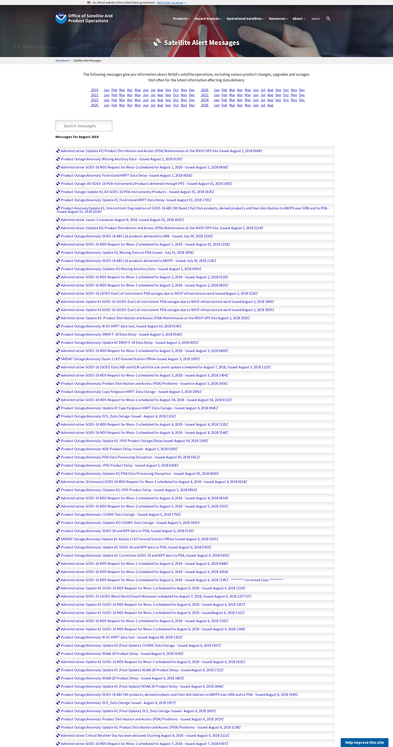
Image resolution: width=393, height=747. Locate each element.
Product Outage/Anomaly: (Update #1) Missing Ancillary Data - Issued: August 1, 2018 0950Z (131, 269)
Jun (146, 90)
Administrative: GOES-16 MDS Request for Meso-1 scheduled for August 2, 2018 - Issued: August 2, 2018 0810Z (144, 285)
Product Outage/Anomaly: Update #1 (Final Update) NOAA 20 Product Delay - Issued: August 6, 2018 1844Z (142, 686)
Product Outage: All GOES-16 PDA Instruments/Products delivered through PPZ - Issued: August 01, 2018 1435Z (146, 183)
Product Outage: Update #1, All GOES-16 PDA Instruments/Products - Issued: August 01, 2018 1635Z (137, 191)
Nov (184, 90)
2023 (94, 100)
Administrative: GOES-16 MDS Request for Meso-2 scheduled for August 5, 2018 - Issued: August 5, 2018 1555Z (144, 506)
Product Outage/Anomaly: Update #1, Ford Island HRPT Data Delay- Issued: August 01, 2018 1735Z (136, 200)
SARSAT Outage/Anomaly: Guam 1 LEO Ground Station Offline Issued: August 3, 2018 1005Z (130, 359)
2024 (204, 100)
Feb (114, 90)
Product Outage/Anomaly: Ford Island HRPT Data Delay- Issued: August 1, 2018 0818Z (126, 175)
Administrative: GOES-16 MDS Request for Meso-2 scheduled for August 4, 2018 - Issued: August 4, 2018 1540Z (144, 432)
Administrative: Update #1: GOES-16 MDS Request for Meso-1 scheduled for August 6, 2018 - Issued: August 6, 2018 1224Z (153, 588)
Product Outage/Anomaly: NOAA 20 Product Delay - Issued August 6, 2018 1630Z (122, 653)
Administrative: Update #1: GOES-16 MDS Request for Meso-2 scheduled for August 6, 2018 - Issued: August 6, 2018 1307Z (153, 604)
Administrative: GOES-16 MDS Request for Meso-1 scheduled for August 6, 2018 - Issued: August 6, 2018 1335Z (144, 621)
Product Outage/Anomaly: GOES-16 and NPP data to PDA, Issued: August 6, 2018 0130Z (127, 530)
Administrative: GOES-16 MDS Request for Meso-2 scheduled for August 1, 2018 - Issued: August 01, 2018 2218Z (145, 244)
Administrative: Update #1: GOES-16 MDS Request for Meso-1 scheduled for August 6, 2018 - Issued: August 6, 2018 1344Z (153, 629)
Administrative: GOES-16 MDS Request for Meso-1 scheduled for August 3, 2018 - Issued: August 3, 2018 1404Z (144, 375)
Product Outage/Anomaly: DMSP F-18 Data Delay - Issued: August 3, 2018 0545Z (121, 334)
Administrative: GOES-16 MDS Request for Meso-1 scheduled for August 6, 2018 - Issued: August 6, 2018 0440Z (144, 563)
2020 (204, 90)
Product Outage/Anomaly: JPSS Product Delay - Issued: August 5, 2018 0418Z (120, 465)
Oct (176, 90)
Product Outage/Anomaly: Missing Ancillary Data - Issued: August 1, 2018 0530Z (122, 159)
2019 (94, 90)
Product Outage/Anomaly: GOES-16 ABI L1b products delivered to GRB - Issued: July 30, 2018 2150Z (137, 236)
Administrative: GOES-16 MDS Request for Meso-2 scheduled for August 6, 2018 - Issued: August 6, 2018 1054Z (144, 571)
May (138, 90)
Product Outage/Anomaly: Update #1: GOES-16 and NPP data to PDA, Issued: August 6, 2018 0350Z (136, 547)
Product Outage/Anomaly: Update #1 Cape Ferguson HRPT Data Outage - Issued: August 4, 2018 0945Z (139, 408)
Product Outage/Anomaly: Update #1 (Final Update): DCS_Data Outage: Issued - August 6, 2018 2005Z (138, 711)
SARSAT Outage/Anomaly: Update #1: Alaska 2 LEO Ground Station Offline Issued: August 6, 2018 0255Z (139, 539)
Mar (122, 90)
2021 (94, 95)
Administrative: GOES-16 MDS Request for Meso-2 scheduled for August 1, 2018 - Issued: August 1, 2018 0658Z (144, 167)
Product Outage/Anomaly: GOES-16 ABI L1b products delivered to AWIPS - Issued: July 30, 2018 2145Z (138, 260)
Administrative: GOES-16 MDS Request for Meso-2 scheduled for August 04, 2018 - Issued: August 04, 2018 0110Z (146, 399)
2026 (204, 105)
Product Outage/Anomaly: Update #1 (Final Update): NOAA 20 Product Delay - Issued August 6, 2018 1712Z (142, 670)
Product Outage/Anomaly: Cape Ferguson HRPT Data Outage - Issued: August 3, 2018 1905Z (131, 391)
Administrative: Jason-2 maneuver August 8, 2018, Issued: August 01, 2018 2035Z (122, 219)
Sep (168, 90)
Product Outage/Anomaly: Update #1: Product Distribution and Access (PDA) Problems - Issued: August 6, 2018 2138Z (151, 727)
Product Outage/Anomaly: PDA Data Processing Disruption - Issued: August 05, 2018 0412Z (130, 457)
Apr (130, 90)
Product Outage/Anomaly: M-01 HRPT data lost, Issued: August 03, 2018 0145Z (121, 326)
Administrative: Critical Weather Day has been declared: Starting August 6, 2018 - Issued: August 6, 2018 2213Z (145, 735)
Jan (106, 90)
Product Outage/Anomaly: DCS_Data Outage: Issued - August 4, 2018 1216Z (118, 416)
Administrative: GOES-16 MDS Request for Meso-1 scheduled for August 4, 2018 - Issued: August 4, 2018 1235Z (144, 424)
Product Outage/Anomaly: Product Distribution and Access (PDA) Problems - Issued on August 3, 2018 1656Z (144, 383)
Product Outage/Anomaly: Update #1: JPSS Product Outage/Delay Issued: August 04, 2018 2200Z (134, 440)
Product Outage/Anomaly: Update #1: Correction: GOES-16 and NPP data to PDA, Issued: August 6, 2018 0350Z (145, 555)
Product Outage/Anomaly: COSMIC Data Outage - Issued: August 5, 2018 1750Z (121, 514)
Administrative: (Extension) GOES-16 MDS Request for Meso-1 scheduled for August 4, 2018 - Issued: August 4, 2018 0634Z (154, 481)
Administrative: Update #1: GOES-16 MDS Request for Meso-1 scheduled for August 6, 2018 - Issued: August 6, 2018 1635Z (153, 661)
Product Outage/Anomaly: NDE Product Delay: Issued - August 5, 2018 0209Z (119, 449)
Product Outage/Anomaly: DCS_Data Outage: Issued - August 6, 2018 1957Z (118, 702)
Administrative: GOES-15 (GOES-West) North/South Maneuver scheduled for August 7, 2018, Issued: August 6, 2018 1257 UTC (156, 596)
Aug (160, 90)
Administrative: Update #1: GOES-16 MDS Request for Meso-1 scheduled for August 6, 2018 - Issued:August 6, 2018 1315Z (153, 612)
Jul (153, 90)
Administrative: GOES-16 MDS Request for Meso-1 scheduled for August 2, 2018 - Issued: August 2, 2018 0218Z (144, 277)
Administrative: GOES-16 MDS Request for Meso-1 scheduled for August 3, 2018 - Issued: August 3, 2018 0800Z (144, 350)
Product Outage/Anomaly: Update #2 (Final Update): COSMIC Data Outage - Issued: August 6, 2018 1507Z (141, 645)
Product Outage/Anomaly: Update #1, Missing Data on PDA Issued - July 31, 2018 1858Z (127, 252)
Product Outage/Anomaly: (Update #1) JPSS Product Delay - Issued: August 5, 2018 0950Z (129, 490)
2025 (94, 105)
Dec (192, 90)
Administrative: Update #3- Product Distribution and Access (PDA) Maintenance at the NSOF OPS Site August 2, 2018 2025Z (155, 318)
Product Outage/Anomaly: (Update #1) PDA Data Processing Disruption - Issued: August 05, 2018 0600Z (140, 473)
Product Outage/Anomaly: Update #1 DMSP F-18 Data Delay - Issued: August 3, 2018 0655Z (130, 342)
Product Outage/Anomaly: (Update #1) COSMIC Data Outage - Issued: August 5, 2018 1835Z (130, 522)
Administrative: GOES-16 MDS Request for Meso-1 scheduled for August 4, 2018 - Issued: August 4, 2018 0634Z (144, 498)
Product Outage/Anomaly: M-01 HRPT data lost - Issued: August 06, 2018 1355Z (122, 637)
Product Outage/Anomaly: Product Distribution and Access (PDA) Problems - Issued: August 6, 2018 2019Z (142, 719)
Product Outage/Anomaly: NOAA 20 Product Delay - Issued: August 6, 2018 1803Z (122, 678)
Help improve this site (364, 742)
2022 (204, 95)
